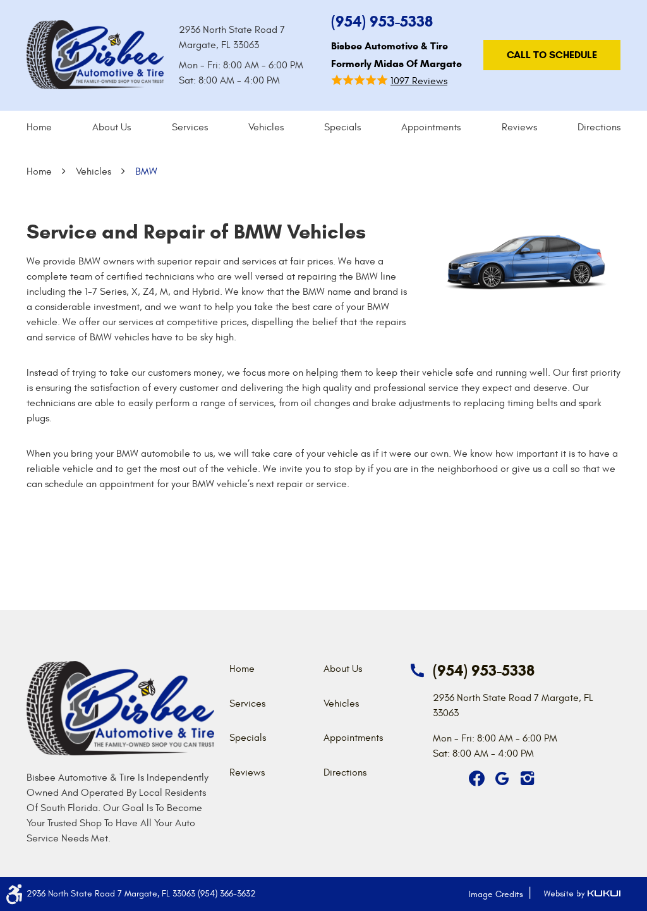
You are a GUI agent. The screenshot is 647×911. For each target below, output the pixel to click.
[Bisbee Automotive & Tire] (95, 54)
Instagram (527, 778)
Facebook (477, 778)
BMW (146, 171)
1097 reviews (418, 81)
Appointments (431, 127)
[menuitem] (39, 127)
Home (39, 127)
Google (502, 778)
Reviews (519, 127)
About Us (111, 127)
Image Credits (496, 894)
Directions (598, 127)
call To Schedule (552, 55)
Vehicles (266, 127)
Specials (342, 127)
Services (190, 127)
